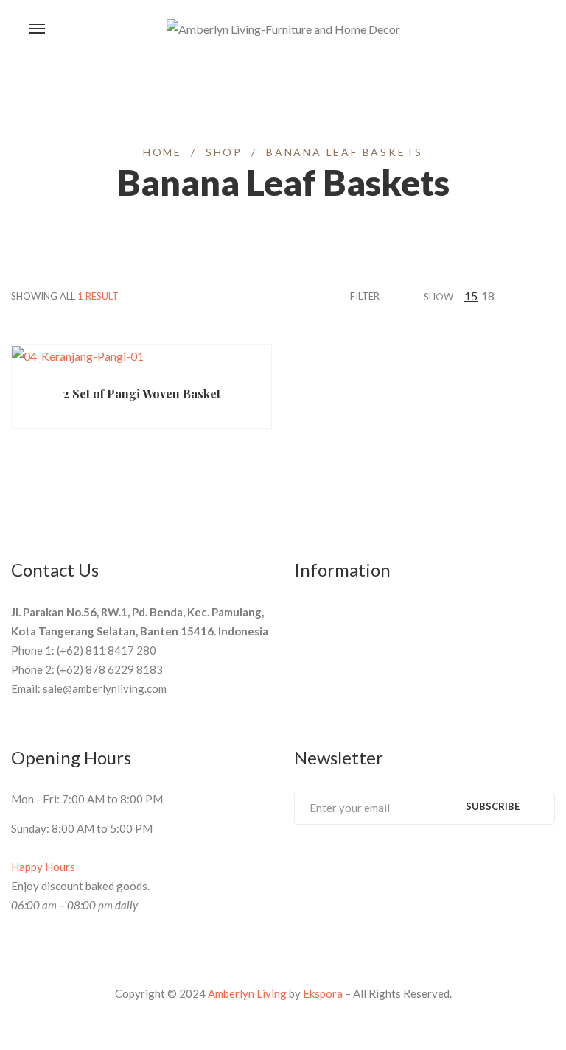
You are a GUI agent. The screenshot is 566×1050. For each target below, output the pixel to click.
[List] (550, 296)
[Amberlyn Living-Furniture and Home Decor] (283, 29)
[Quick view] (175, 366)
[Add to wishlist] (203, 366)
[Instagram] (408, 863)
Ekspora (323, 993)
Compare (232, 366)
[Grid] (532, 296)
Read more (72, 366)
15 (471, 296)
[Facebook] (299, 863)
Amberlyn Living (247, 993)
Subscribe (493, 806)
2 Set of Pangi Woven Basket (141, 393)
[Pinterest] (326, 863)
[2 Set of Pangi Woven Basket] (141, 356)
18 (488, 296)
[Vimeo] (354, 863)
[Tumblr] (381, 863)
